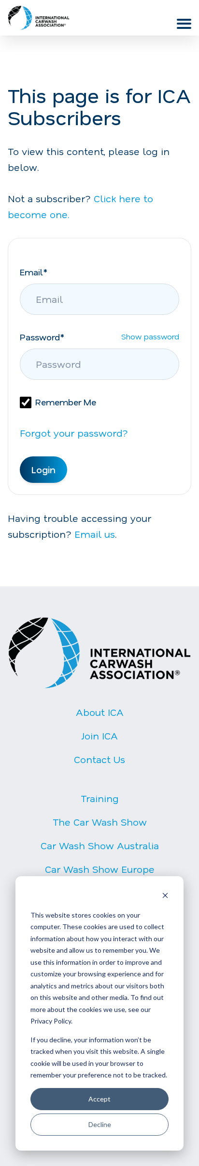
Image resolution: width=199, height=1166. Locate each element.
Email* (33, 272)
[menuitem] (99, 743)
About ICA (100, 712)
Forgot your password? (74, 433)
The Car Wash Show (100, 822)
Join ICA (100, 735)
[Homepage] (39, 18)
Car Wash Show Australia (100, 845)
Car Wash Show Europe (100, 869)
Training (100, 798)
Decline (99, 1124)
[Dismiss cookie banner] (165, 897)
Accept (99, 1099)
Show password (150, 339)
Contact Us (99, 759)
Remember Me (65, 402)
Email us (94, 534)
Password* (42, 337)
